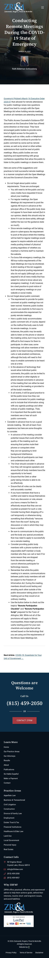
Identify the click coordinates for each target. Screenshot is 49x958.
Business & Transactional (14, 800)
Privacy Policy (11, 953)
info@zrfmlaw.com (15, 869)
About (6, 765)
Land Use (8, 836)
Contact (7, 783)
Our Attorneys (9, 756)
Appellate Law (10, 795)
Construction (9, 809)
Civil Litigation (10, 804)
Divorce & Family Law (13, 813)
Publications (9, 769)
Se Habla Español (11, 774)
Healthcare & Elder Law (13, 831)
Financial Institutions (12, 827)
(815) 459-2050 (24, 703)
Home (6, 747)
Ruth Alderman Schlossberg (24, 69)
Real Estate (8, 849)
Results (7, 760)
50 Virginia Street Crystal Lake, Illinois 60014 (18, 863)
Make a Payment (11, 778)
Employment (9, 818)
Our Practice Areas (11, 751)
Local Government (11, 840)
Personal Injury (10, 845)
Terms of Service (26, 953)
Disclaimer (39, 953)
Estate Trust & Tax (11, 822)
